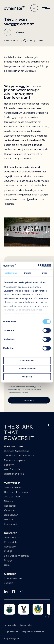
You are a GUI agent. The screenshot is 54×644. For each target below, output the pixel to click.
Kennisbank (10, 524)
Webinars (9, 519)
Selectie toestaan (27, 368)
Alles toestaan (27, 360)
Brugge (8, 560)
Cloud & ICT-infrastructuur (19, 456)
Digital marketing (14, 474)
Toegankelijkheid (12, 639)
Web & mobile (12, 469)
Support (8, 583)
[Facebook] (13, 591)
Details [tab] (27, 273)
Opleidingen (11, 515)
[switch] (46, 330)
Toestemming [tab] (10, 273)
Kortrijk (8, 551)
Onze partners (12, 497)
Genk (7, 565)
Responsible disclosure (33, 632)
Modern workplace (14, 460)
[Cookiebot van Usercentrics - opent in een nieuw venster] (38, 265)
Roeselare (10, 547)
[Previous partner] (45, 617)
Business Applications (16, 451)
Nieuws (8, 501)
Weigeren (27, 376)
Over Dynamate (13, 487)
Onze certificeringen (16, 492)
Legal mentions (11, 632)
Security (9, 465)
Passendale (10, 542)
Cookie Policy (26, 625)
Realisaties (10, 506)
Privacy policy (10, 625)
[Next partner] (48, 617)
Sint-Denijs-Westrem (16, 556)
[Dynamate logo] (14, 8)
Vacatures (10, 510)
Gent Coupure (12, 537)
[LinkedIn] (5, 591)
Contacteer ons (13, 578)
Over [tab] (44, 273)
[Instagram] (21, 591)
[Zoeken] (34, 8)
